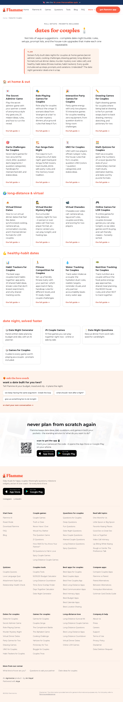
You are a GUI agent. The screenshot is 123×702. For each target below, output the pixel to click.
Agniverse (10, 678)
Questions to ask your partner (42, 671)
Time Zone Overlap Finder (44, 585)
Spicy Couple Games (41, 555)
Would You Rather (40, 531)
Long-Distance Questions (73, 544)
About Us (97, 619)
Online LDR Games (71, 645)
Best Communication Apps (74, 589)
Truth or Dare (38, 522)
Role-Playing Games (11, 627)
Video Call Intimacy (101, 539)
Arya (18, 681)
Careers (96, 627)
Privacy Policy (99, 641)
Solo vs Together (100, 535)
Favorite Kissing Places (102, 526)
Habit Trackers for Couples (14, 654)
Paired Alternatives (101, 581)
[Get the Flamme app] (26, 448)
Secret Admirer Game (12, 623)
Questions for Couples (72, 518)
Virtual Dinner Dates (11, 636)
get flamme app (108, 9)
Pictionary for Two (40, 645)
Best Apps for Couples (72, 572)
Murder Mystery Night (12, 632)
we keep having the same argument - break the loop (28, 393)
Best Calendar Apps (71, 602)
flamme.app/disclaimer (47, 694)
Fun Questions (69, 526)
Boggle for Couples (41, 649)
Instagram (7, 499)
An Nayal (29, 678)
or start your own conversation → (18, 405)
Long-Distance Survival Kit (74, 619)
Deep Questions (70, 522)
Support (96, 632)
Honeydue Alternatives (102, 589)
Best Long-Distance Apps (74, 585)
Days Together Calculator (43, 589)
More (90, 10)
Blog (76, 10)
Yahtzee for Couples (41, 641)
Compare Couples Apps (103, 572)
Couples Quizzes (10, 572)
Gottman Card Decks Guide (104, 594)
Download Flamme (11, 526)
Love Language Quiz (12, 576)
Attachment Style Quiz (12, 581)
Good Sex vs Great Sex (102, 531)
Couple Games (39, 518)
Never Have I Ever (40, 526)
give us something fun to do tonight (20, 399)
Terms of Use (98, 636)
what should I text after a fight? (70, 393)
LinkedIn (17, 499)
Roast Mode (8, 522)
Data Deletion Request (102, 649)
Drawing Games (9, 645)
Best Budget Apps (71, 598)
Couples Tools (38, 572)
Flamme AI (37, 10)
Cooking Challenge (41, 636)
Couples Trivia (38, 654)
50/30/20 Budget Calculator (44, 576)
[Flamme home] (13, 9)
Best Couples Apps (71, 576)
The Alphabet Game (41, 632)
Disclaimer (97, 645)
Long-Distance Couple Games (45, 560)
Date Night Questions (72, 531)
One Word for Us (100, 518)
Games (48, 10)
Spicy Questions (69, 548)
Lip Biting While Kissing (103, 544)
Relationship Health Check (14, 585)
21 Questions (38, 539)
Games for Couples (41, 619)
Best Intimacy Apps (71, 594)
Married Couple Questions (74, 539)
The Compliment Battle (43, 627)
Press (95, 623)
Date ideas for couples (67, 671)
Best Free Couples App (72, 581)
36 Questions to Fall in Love (44, 551)
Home (26, 10)
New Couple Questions (72, 535)
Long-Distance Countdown (44, 581)
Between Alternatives (102, 585)
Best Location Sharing (72, 607)
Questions (58, 10)
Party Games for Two (12, 641)
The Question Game (41, 535)
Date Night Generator (42, 594)
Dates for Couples (10, 619)
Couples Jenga (39, 623)
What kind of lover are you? (14, 671)
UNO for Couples (10, 649)
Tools (68, 10)
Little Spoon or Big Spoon (104, 522)
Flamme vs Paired (100, 576)
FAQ (83, 10)
